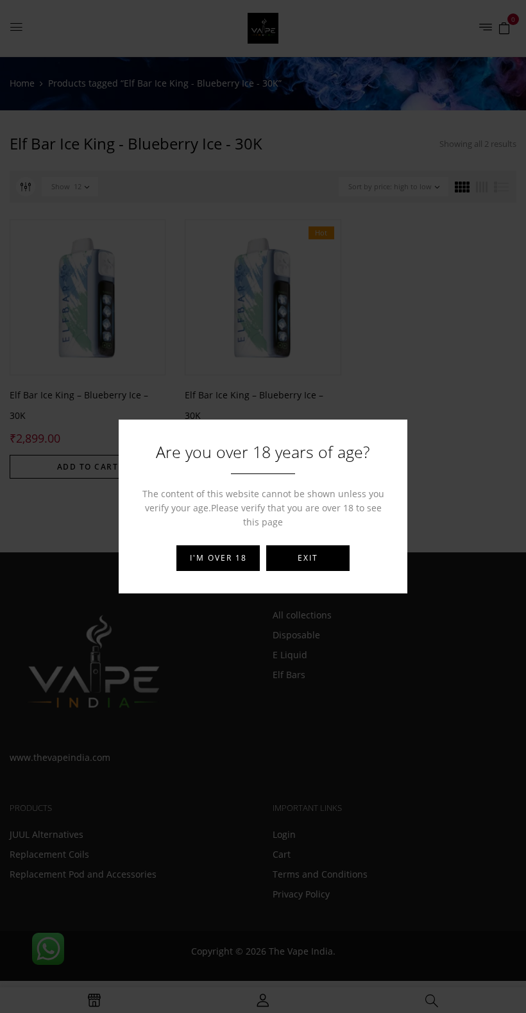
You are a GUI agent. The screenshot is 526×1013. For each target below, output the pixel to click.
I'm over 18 (218, 557)
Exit (308, 557)
